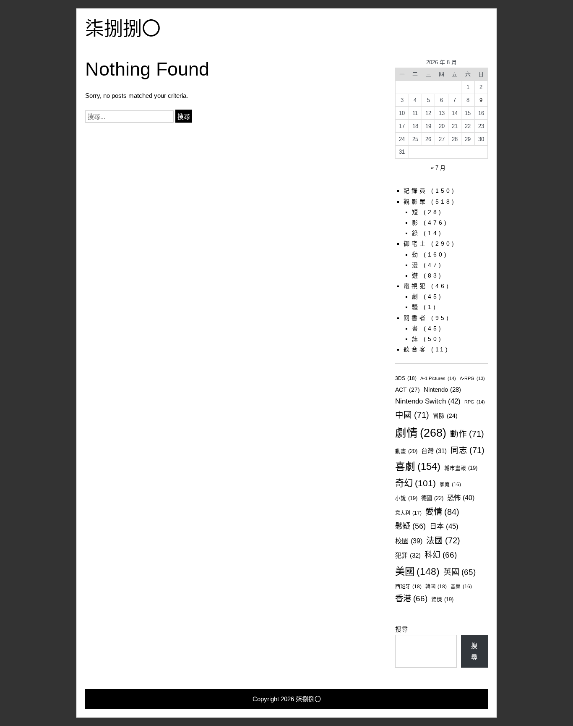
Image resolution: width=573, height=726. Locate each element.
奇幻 (415, 483)
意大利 (408, 513)
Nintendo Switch (428, 401)
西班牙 (408, 587)
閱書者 (415, 318)
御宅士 (415, 243)
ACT (407, 389)
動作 (467, 433)
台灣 (434, 450)
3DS (406, 378)
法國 (443, 540)
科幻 (441, 554)
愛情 (442, 511)
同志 (467, 450)
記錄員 (415, 190)
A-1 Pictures (438, 378)
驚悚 (442, 600)
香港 (411, 598)
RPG (474, 401)
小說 (406, 498)
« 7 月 (438, 168)
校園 (408, 541)
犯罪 (408, 555)
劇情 (420, 433)
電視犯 (415, 286)
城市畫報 (460, 468)
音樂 (461, 586)
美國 (417, 571)
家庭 (450, 484)
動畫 (406, 451)
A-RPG (472, 378)
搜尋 (401, 629)
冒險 (445, 416)
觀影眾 (415, 201)
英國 (459, 572)
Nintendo (442, 389)
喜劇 (417, 466)
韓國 (436, 587)
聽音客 (415, 349)
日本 (444, 526)
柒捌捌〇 (123, 28)
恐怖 (460, 497)
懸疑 (410, 526)
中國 (412, 414)
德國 (432, 498)
